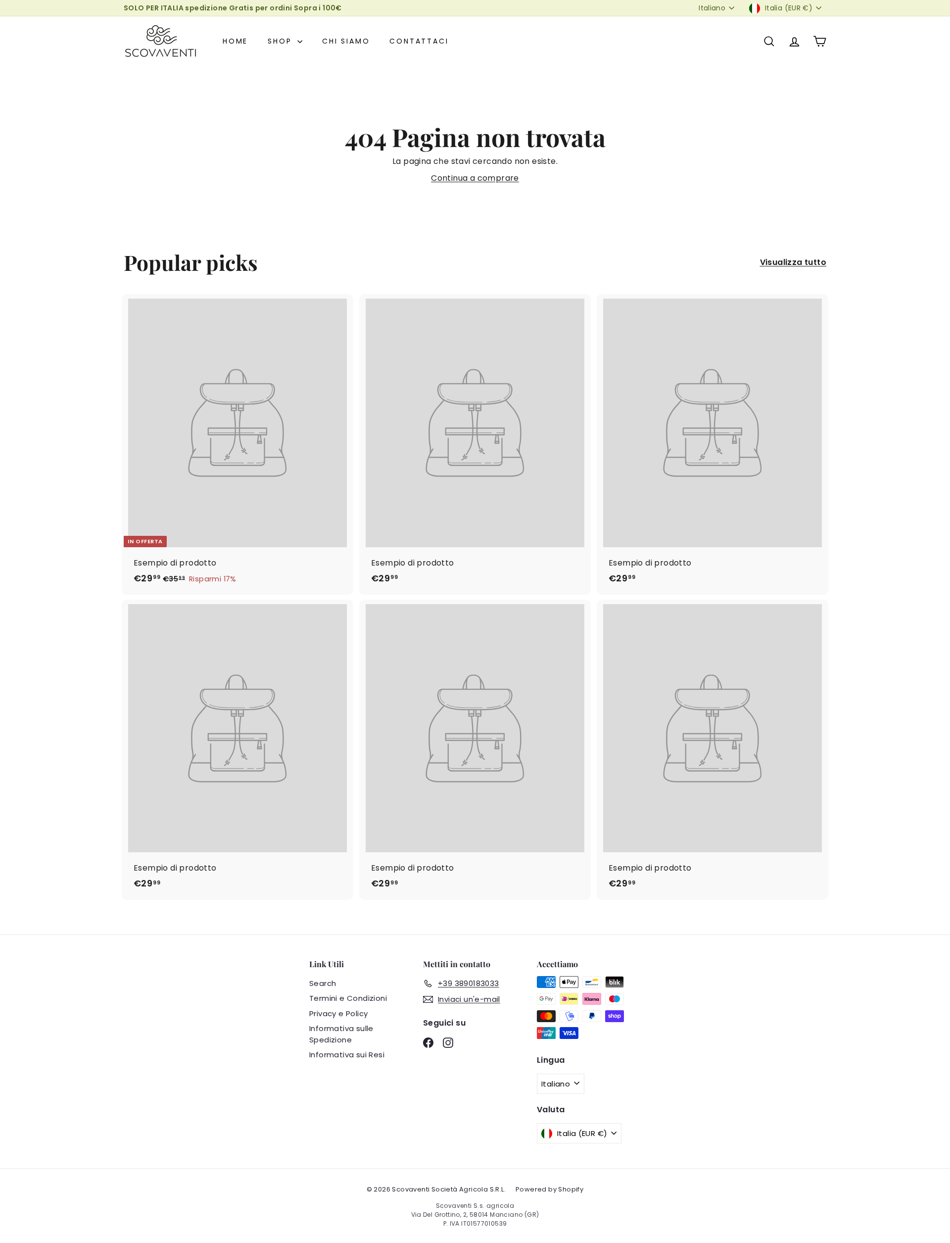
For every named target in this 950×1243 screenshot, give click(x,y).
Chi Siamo (346, 41)
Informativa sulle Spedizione (341, 1034)
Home (235, 41)
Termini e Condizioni (348, 998)
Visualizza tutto (793, 262)
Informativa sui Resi (346, 1054)
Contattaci (418, 41)
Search (322, 983)
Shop (281, 41)
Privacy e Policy (338, 1013)
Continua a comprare (475, 178)
